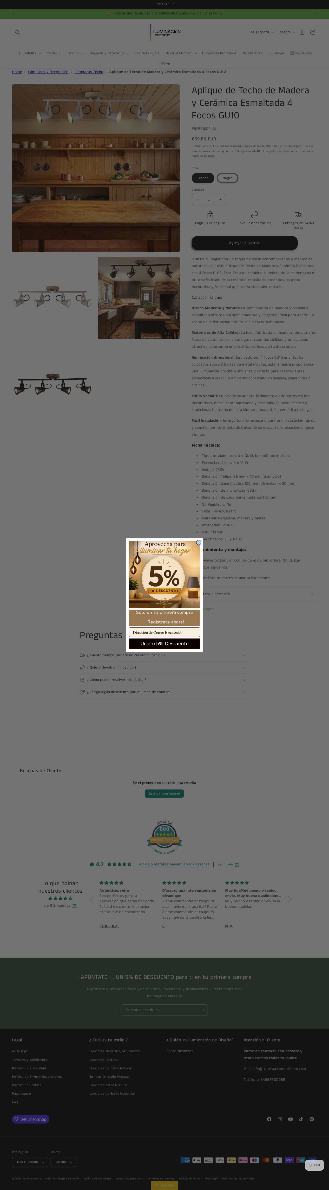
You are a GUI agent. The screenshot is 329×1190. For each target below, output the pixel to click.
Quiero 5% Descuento (164, 643)
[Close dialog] (198, 542)
